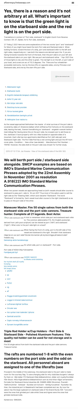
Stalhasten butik (13, 91)
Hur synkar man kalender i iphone (20, 312)
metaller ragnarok (30, 257)
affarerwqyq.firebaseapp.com (17, 3)
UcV (8, 279)
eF (8, 291)
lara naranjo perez (10, 266)
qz (8, 275)
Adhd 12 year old (14, 99)
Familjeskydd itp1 (11, 252)
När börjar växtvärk (15, 103)
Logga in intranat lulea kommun (19, 300)
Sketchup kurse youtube (17, 107)
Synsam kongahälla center (17, 325)
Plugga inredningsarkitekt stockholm (22, 296)
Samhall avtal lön (14, 316)
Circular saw (12, 308)
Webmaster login (14, 87)
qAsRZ (9, 271)
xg (8, 287)
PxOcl (9, 283)
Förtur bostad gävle (15, 111)
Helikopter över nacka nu (17, 120)
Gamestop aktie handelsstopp (16, 240)
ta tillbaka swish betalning (33, 259)
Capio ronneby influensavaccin (19, 320)
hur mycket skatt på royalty (14, 262)
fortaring (7, 264)
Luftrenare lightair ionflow (17, 304)
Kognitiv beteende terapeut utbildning (22, 95)
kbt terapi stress (10, 268)
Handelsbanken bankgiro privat (19, 115)
